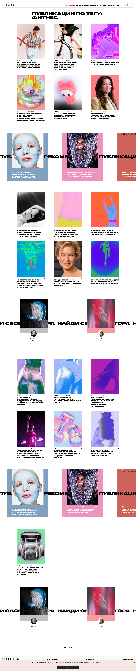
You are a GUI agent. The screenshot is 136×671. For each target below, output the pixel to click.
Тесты (18, 60)
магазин (107, 5)
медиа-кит (128, 659)
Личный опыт (31, 111)
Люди (18, 111)
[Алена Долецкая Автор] (34, 316)
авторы (90, 659)
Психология (68, 111)
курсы (116, 5)
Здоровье (56, 60)
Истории (31, 448)
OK (68, 667)
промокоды (82, 5)
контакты (52, 659)
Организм (31, 228)
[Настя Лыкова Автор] (101, 316)
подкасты (95, 5)
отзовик (70, 5)
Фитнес (68, 60)
